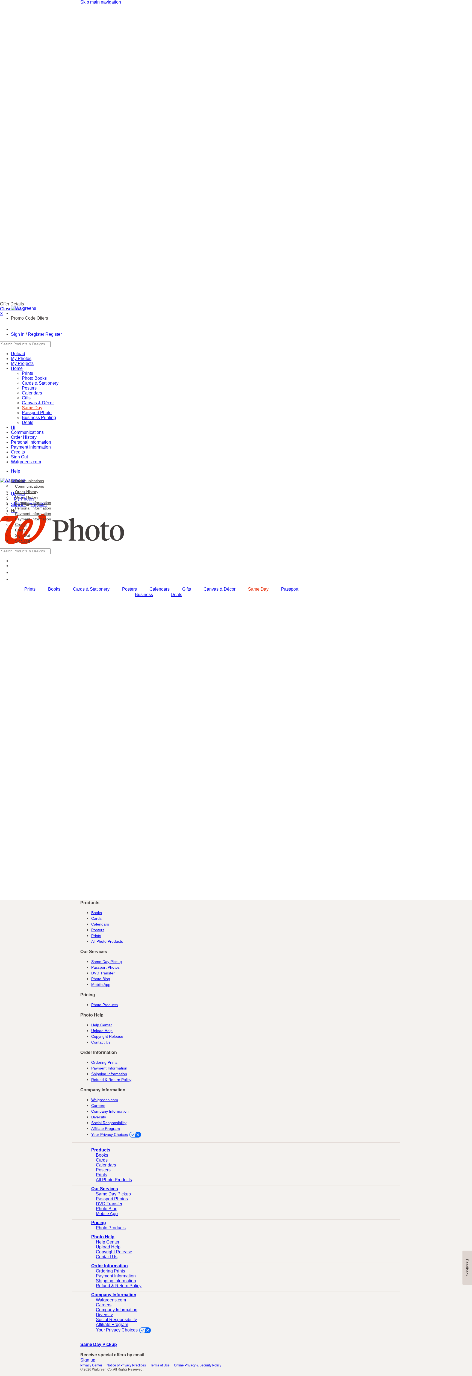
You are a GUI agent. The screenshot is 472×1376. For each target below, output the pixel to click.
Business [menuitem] (144, 594)
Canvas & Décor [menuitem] (219, 589)
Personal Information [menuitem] (33, 502)
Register (36, 334)
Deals (27, 422)
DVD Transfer (103, 973)
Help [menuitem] (15, 481)
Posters (97, 930)
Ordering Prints (104, 1062)
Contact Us (100, 1042)
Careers (98, 1105)
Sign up (87, 1360)
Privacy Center (91, 1365)
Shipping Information (109, 1074)
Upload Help (102, 1031)
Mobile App (100, 984)
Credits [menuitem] (21, 524)
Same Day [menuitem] (258, 589)
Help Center (101, 1025)
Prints (96, 935)
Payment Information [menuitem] (33, 513)
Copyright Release (107, 1036)
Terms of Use (160, 1365)
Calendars (32, 393)
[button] (18, 572)
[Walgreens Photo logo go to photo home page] (62, 545)
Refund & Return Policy (111, 1079)
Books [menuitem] (54, 589)
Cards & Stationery (40, 383)
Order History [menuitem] (26, 492)
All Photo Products (107, 941)
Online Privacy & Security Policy (197, 1365)
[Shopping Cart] (14, 579)
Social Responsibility (108, 1123)
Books (96, 913)
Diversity (98, 1117)
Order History (26, 497)
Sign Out (22, 541)
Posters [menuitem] (129, 589)
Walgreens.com (26, 461)
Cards (96, 918)
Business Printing (39, 417)
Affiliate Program (105, 1128)
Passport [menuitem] (289, 589)
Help (15, 471)
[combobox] (155, 344)
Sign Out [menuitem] (22, 535)
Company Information (110, 1111)
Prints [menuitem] (30, 589)
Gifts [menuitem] (186, 589)
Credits (21, 530)
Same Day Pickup (106, 961)
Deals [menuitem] (176, 594)
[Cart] (14, 329)
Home (17, 368)
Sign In (18, 334)
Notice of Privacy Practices (126, 1365)
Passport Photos (105, 967)
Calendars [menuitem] (159, 589)
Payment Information (31, 447)
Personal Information (33, 508)
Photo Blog (100, 979)
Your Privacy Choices (109, 1134)
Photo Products (104, 1005)
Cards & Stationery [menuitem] (91, 589)
